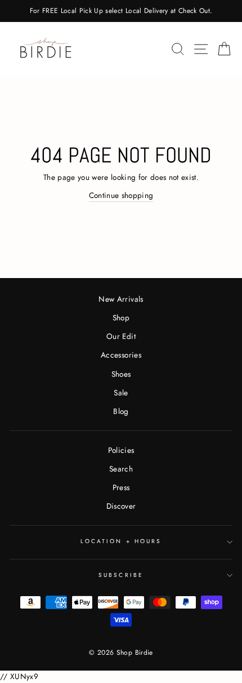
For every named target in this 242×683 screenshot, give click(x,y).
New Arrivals (120, 299)
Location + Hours (121, 541)
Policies (121, 450)
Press (121, 487)
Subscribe (121, 575)
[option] (121, 11)
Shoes (121, 374)
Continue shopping (121, 195)
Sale (121, 392)
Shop (121, 317)
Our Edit (121, 336)
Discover (121, 506)
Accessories (121, 354)
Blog (120, 411)
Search (121, 468)
